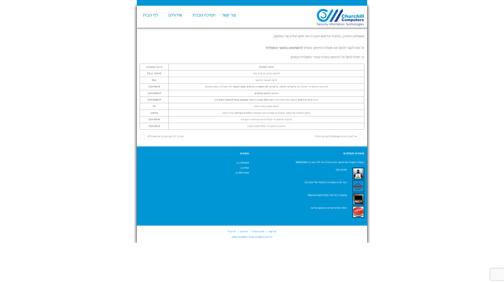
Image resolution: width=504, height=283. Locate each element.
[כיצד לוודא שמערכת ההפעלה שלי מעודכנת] (358, 186)
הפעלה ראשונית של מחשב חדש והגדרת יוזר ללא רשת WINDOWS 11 (330, 162)
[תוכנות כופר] (358, 173)
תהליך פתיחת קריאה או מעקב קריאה (329, 208)
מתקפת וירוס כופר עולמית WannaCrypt (327, 195)
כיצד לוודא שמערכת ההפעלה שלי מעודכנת (326, 182)
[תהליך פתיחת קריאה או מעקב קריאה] (358, 212)
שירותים (175, 15)
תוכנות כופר (341, 169)
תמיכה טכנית (204, 15)
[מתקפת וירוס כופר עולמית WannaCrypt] (358, 199)
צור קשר (229, 15)
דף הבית (150, 15)
